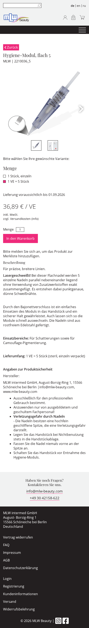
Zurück (12, 47)
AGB (6, 560)
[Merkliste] (73, 17)
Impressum (12, 552)
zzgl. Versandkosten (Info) (20, 219)
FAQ (6, 545)
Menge (8, 229)
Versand (9, 601)
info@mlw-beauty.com (44, 491)
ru (84, 6)
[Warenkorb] (82, 17)
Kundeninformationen (20, 594)
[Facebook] (66, 621)
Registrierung (13, 586)
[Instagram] (58, 621)
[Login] (65, 17)
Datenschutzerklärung (20, 568)
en (78, 6)
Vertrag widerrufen (18, 537)
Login (7, 578)
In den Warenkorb (20, 238)
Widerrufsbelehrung (19, 609)
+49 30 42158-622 (44, 498)
